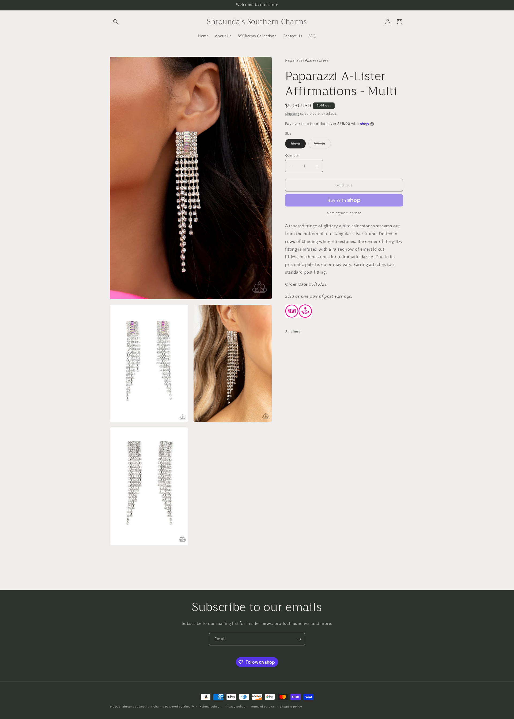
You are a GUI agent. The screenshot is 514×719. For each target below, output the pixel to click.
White (322, 144)
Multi (298, 144)
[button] (116, 22)
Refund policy (209, 706)
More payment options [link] (344, 213)
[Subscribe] (299, 639)
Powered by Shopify (179, 706)
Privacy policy (235, 706)
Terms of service (263, 706)
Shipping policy (291, 706)
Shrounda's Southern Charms (144, 706)
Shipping (292, 114)
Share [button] (295, 331)
